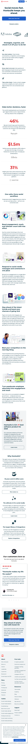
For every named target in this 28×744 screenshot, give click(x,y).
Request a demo (14, 24)
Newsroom (3, 674)
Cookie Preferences (19, 740)
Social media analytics (6, 703)
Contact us (17, 715)
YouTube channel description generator (19, 682)
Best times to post (5, 708)
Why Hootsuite (4, 662)
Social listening (4, 706)
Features (3, 695)
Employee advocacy (6, 715)
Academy (17, 691)
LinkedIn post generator (20, 676)
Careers (3, 666)
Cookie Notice (15, 736)
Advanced (3, 690)
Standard (3, 685)
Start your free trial (14, 18)
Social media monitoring (6, 718)
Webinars (17, 699)
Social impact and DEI (6, 676)
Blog (16, 694)
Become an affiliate (19, 704)
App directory (18, 701)
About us (3, 664)
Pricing (2, 682)
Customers (3, 671)
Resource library (18, 696)
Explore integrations (14, 538)
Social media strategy (6, 701)
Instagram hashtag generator (19, 667)
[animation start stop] (13, 478)
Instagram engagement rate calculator (20, 671)
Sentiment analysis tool (20, 664)
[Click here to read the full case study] (14, 134)
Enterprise (3, 692)
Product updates (18, 712)
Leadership (3, 669)
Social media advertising (6, 720)
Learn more (14, 447)
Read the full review (7, 595)
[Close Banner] (25, 725)
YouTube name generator (20, 679)
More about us (14, 492)
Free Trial (21, 1)
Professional (4, 687)
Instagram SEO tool (19, 674)
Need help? (17, 710)
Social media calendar (6, 711)
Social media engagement (7, 713)
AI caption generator (19, 662)
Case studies (17, 689)
